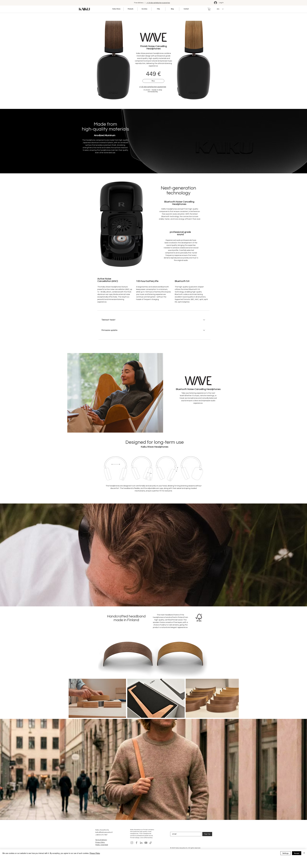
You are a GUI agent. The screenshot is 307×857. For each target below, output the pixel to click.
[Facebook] (136, 842)
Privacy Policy (95, 853)
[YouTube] (146, 842)
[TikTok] (150, 842)
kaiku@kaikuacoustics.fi (104, 832)
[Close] (304, 853)
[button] (209, 9)
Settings (285, 853)
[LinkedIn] (141, 842)
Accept (296, 853)
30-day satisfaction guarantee (152, 87)
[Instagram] (132, 842)
